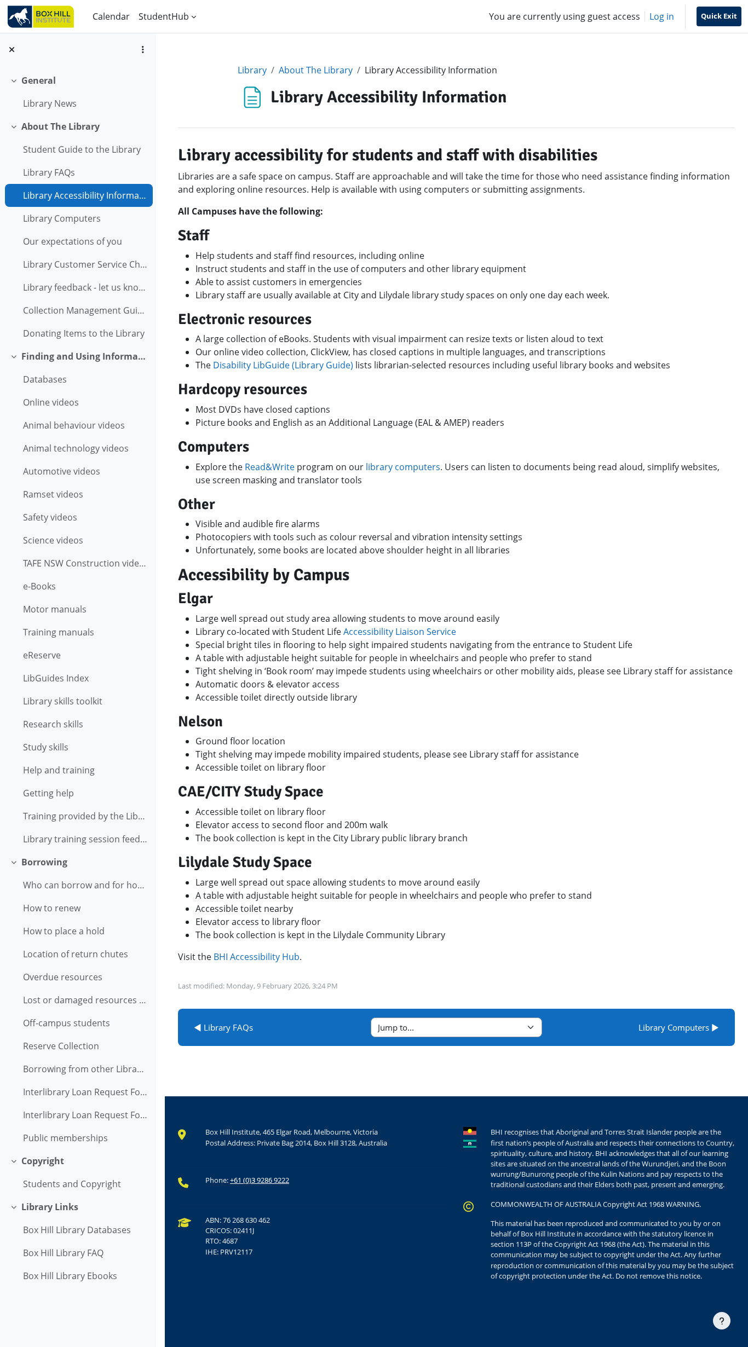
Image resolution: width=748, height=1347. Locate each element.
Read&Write (270, 467)
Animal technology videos (76, 448)
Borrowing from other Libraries (85, 1069)
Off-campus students (66, 1023)
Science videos (53, 540)
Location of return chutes (75, 954)
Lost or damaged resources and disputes (85, 1000)
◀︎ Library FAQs (223, 1027)
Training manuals (58, 632)
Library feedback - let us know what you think (85, 287)
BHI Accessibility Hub (257, 957)
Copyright (42, 1161)
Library (252, 70)
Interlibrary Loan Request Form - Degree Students (85, 1092)
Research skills (53, 724)
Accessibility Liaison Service (399, 632)
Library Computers (62, 218)
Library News (50, 103)
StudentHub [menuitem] (164, 16)
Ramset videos (53, 494)
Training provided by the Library (85, 816)
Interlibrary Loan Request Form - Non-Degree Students (85, 1115)
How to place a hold (64, 931)
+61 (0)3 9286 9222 (259, 1180)
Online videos (51, 402)
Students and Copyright (72, 1184)
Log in (661, 16)
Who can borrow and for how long (85, 885)
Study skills (45, 747)
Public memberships (65, 1138)
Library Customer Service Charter (85, 264)
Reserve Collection (61, 1046)
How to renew (51, 908)
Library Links (49, 1207)
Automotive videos (61, 471)
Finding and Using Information (84, 356)
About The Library (60, 126)
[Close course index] (11, 49)
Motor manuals (55, 609)
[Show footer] (721, 1320)
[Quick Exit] (719, 16)
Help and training (59, 770)
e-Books (39, 586)
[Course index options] (143, 49)
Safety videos (50, 517)
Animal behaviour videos (74, 425)
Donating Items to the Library (84, 333)
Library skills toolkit (62, 701)
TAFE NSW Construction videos (85, 563)
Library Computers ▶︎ (678, 1027)
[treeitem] (77, 92)
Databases (45, 379)
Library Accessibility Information (85, 195)
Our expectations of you (72, 241)
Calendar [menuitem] (111, 16)
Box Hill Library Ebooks (70, 1276)
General (38, 80)
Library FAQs (49, 172)
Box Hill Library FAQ (63, 1253)
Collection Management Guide (85, 310)
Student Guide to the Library (82, 149)
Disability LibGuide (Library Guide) (283, 365)
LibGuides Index (56, 678)
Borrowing (44, 862)
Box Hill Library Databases (77, 1230)
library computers (403, 467)
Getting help (48, 793)
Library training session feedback (85, 839)
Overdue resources (62, 977)
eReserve (42, 655)
